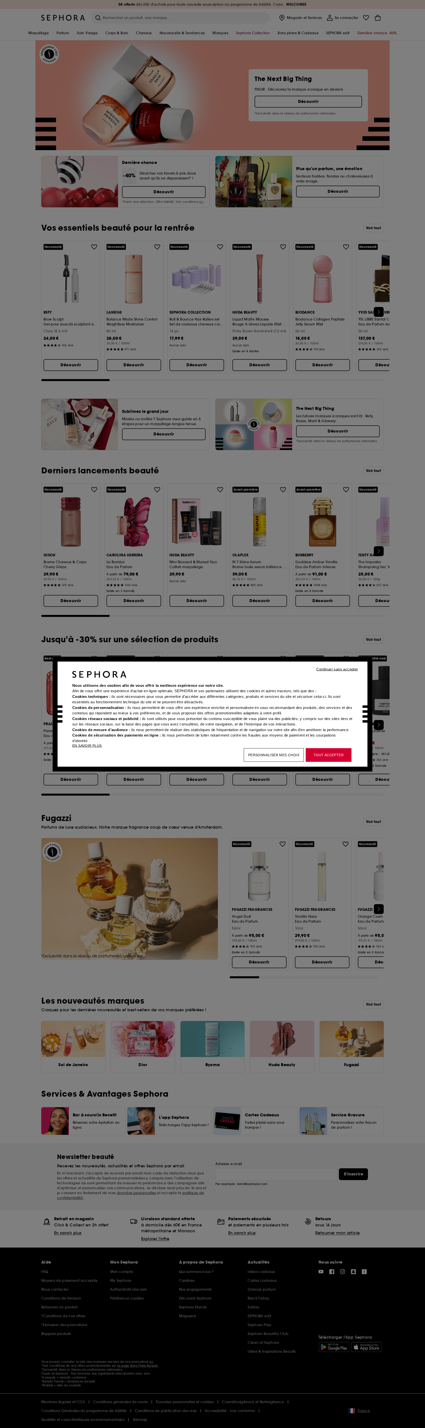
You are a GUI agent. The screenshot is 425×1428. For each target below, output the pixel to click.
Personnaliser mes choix (273, 755)
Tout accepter (329, 755)
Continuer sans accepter (337, 669)
